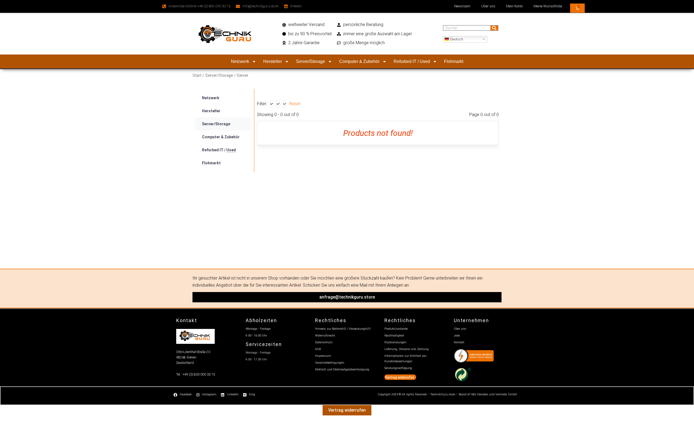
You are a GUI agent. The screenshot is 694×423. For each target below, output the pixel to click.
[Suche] (494, 27)
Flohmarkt (453, 61)
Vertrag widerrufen (347, 410)
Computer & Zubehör (359, 61)
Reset (294, 103)
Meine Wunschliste (548, 6)
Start (196, 75)
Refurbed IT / (219, 150)
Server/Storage (310, 61)
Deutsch (456, 39)
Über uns (488, 6)
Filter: (262, 103)
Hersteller (272, 61)
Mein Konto (514, 6)
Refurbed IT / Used (412, 61)
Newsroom (462, 6)
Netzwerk (240, 61)
